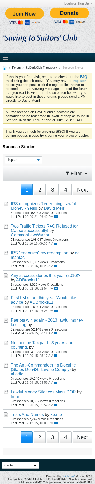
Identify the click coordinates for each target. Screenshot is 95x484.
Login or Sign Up (76, 4)
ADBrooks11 (28, 280)
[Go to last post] (56, 216)
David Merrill (56, 208)
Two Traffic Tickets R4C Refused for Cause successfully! (44, 228)
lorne (15, 396)
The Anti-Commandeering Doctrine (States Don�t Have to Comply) (43, 367)
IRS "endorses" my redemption (39, 253)
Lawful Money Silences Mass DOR (43, 392)
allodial (18, 374)
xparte (56, 414)
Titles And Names (27, 414)
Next (82, 190)
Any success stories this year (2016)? (45, 275)
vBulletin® (68, 476)
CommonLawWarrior (30, 235)
